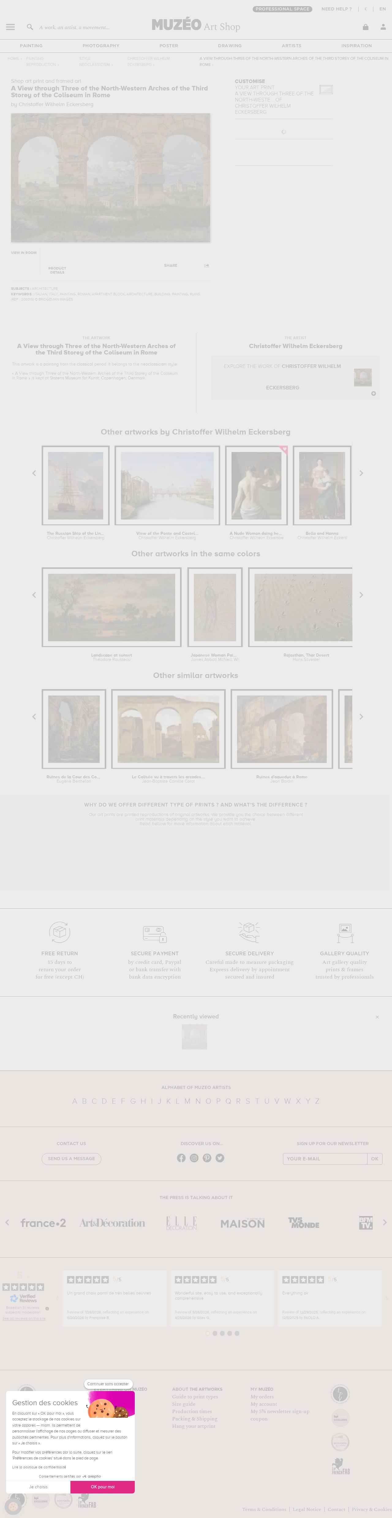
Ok (375, 1158)
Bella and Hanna (322, 535)
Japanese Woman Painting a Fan (215, 657)
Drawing (230, 46)
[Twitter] (221, 1162)
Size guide (183, 1404)
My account (264, 1404)
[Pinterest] (208, 1162)
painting (51, 364)
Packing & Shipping (194, 1419)
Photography (101, 46)
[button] (13, 1506)
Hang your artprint (194, 1426)
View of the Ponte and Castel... (167, 535)
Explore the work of (282, 377)
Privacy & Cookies (372, 1509)
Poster (169, 46)
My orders (262, 1397)
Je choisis (38, 1487)
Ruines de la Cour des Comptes (74, 779)
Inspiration (356, 46)
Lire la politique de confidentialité (39, 1467)
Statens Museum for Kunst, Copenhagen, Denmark (97, 378)
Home (13, 59)
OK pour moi (103, 1487)
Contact (336, 1509)
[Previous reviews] (57, 1298)
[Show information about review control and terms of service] (47, 1308)
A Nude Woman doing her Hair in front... (256, 535)
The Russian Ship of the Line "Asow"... (75, 535)
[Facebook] (182, 1162)
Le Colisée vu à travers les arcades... (168, 779)
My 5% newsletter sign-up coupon (280, 1415)
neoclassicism (154, 364)
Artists (292, 46)
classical (85, 364)
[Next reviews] (387, 1298)
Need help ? (337, 9)
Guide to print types (195, 1397)
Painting (31, 46)
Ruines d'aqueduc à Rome (281, 779)
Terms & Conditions (264, 1509)
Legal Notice (307, 1509)
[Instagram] (195, 1162)
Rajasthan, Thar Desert (306, 657)
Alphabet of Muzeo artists (196, 1088)
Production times (192, 1412)
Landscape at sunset (111, 657)
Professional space (282, 9)
